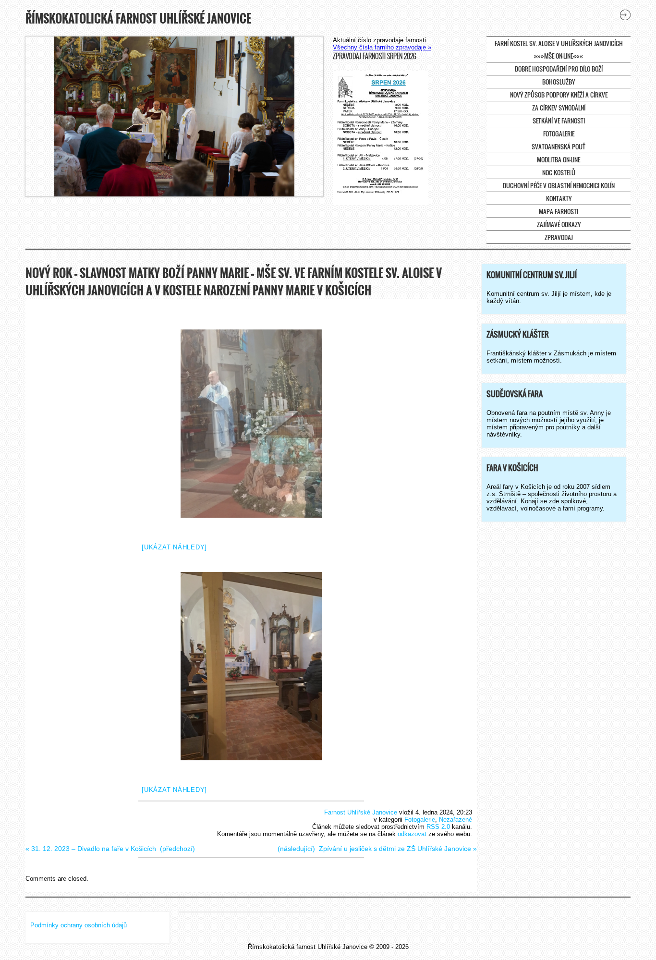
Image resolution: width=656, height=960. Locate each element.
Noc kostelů (558, 172)
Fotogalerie (558, 133)
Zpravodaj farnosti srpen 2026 (374, 56)
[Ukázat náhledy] (174, 547)
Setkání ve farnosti (559, 120)
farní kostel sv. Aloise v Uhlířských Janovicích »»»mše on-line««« (559, 49)
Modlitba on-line (558, 159)
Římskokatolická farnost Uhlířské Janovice (138, 18)
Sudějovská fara (514, 394)
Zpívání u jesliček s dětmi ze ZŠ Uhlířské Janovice (395, 848)
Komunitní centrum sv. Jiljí (531, 274)
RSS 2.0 (438, 826)
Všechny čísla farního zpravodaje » (382, 47)
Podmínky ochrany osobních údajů (78, 925)
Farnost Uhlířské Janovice (360, 812)
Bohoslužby (558, 81)
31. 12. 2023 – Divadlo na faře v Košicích (93, 848)
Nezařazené (455, 819)
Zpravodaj (559, 237)
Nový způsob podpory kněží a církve (558, 94)
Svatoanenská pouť (558, 146)
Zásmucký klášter (517, 334)
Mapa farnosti (558, 211)
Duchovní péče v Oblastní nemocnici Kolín (559, 185)
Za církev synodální (558, 107)
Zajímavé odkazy (559, 224)
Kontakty (558, 198)
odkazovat (412, 834)
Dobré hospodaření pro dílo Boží (559, 68)
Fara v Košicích (512, 468)
